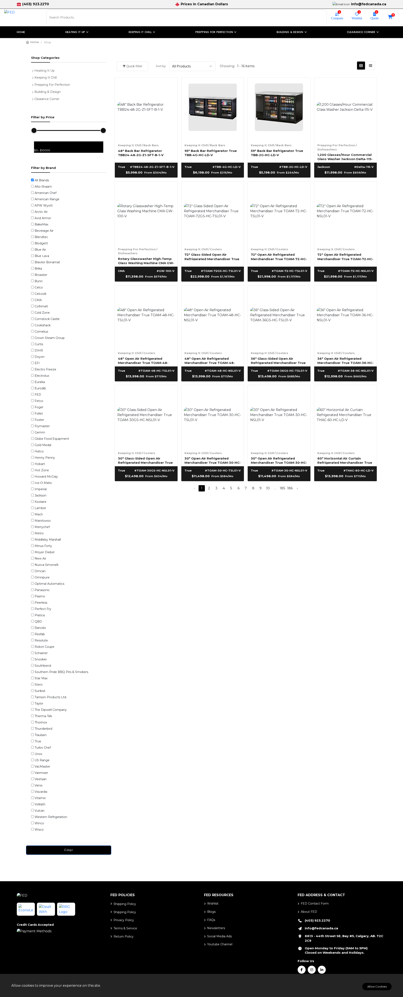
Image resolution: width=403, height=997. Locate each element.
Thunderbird (43, 729)
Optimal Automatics (49, 584)
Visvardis (41, 792)
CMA (38, 300)
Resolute (41, 640)
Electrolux (42, 376)
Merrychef (42, 527)
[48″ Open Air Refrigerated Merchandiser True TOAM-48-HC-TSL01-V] (146, 317)
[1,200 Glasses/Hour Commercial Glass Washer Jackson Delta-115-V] (345, 109)
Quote (374, 18)
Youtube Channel (219, 944)
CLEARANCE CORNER (361, 32)
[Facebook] (302, 970)
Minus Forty (43, 546)
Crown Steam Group (50, 338)
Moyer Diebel (44, 552)
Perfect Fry (43, 609)
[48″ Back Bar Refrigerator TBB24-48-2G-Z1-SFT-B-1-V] (146, 109)
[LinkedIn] (322, 970)
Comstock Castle (47, 319)
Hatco (39, 451)
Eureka (40, 382)
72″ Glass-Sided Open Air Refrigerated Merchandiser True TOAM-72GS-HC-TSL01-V (211, 256)
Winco (39, 823)
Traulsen (41, 735)
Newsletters (216, 928)
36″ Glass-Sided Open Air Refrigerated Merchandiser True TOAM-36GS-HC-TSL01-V (278, 360)
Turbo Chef (43, 747)
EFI (37, 363)
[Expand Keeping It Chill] (34, 77)
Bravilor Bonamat (47, 262)
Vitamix (40, 798)
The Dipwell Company (51, 710)
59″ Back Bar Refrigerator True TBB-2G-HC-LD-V (277, 153)
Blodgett (41, 243)
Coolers (216, 249)
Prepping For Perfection (336, 145)
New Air (40, 558)
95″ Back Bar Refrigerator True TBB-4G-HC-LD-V (210, 153)
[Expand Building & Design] (34, 91)
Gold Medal (43, 445)
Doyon (39, 357)
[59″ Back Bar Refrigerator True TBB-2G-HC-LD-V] (279, 109)
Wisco (39, 829)
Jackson (40, 495)
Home (21, 32)
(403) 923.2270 (35, 4)
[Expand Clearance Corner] (34, 98)
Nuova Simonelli (46, 565)
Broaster (41, 275)
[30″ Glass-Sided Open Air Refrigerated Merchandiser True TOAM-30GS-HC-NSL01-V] (146, 416)
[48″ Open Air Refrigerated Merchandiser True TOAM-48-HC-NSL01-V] (213, 317)
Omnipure (42, 577)
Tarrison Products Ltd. (51, 697)
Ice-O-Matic (43, 483)
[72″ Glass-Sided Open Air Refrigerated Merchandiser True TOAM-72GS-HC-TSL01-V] (213, 213)
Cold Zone (42, 313)
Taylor (39, 703)
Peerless (41, 603)
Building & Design (47, 92)
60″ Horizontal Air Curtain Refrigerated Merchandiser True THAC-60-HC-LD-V (344, 460)
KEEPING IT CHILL (140, 32)
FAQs (211, 920)
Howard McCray (46, 476)
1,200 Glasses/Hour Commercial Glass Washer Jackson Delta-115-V (345, 157)
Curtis (39, 344)
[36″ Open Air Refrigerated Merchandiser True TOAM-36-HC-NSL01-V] (345, 317)
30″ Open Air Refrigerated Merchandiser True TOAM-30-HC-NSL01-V (279, 460)
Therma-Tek (43, 716)
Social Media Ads (219, 936)
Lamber (40, 508)
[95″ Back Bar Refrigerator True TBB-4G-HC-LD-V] (213, 109)
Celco (39, 287)
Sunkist (40, 691)
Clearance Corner (46, 99)
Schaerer (41, 653)
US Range (42, 760)
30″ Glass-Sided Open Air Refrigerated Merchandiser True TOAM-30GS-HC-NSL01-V (145, 460)
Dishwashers (327, 149)
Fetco (39, 401)
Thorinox (41, 722)
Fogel (39, 407)
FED (38, 394)
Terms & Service (125, 928)
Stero (39, 684)
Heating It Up (44, 70)
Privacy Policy (124, 920)
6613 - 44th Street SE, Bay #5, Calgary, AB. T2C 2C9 (344, 938)
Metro (39, 533)
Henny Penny (45, 458)
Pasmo (40, 596)
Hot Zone (42, 470)
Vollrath (40, 804)
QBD (38, 621)
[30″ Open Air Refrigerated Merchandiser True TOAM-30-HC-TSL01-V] (213, 416)
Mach (39, 514)
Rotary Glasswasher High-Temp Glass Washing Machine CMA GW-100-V (146, 261)
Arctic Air (41, 212)
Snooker (41, 659)
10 (268, 488)
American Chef (45, 193)
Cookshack (43, 325)
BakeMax (41, 224)
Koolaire (40, 502)
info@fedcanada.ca (368, 4)
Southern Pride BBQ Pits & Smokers (61, 672)
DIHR (39, 350)
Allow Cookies (377, 986)
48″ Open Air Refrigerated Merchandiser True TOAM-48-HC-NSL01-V (209, 360)
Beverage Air (44, 231)
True (38, 741)
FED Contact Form (315, 903)
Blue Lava (42, 256)
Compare (337, 18)
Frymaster (42, 426)
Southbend (43, 666)
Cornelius (41, 331)
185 (282, 488)
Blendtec (41, 237)
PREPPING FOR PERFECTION (214, 32)
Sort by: (161, 66)
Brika (38, 268)
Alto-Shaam (43, 186)
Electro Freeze (45, 369)
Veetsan (41, 779)
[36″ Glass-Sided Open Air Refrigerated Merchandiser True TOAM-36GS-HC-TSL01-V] (279, 317)
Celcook (40, 294)
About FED (309, 912)
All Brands (42, 180)
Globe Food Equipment (52, 439)
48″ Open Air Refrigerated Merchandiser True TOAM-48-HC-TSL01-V (143, 360)
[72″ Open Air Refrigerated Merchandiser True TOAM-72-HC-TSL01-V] (279, 213)
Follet (39, 413)
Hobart (40, 464)
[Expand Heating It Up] (34, 70)
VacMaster (42, 766)
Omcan (40, 571)
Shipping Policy (125, 904)
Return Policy (123, 936)
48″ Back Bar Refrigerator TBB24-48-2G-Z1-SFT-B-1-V (141, 153)
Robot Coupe (44, 647)
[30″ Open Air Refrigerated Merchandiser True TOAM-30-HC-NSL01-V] (279, 416)
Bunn (39, 281)
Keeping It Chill (129, 145)
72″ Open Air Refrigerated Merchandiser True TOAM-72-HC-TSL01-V (279, 256)
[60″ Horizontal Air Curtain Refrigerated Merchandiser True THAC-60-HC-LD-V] (345, 416)
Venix (38, 785)
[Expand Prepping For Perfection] (34, 84)
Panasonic (42, 590)
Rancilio (40, 628)
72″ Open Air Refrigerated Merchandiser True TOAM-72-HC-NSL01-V (345, 256)
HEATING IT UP (75, 32)
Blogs (211, 912)
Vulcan (39, 811)
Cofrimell (41, 306)
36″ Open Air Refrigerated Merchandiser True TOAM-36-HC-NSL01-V (345, 360)
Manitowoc (43, 521)
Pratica (40, 615)
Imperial (41, 489)
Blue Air (40, 250)
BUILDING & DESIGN (290, 32)
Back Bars (151, 145)
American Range (47, 199)
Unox (38, 754)
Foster (39, 420)
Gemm (40, 432)
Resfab (40, 634)
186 (290, 488)
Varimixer (41, 773)
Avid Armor (43, 218)
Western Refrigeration (51, 817)
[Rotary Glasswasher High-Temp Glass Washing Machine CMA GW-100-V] (146, 213)
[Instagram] (312, 970)
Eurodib (40, 388)
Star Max (41, 678)
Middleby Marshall (48, 539)
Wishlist (357, 18)
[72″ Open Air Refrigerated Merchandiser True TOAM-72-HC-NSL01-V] (345, 213)
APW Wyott (44, 205)
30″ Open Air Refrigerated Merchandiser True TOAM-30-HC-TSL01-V (212, 460)
